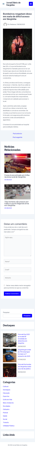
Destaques (6, 390)
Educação (6, 393)
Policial (5, 413)
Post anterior (17, 133)
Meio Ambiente (8, 403)
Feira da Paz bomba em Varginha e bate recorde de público (24, 367)
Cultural (5, 386)
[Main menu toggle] (31, 4)
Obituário (6, 409)
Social (5, 419)
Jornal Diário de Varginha (13, 3)
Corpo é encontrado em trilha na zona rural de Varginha (16, 176)
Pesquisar (6, 312)
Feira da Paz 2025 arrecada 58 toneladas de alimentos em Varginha (24, 339)
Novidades (6, 406)
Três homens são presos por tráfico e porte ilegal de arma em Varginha (16, 203)
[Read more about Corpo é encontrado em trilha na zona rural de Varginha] (17, 163)
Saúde (5, 416)
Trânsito (6, 422)
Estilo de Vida (7, 399)
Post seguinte (17, 137)
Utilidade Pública (8, 426)
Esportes (6, 396)
